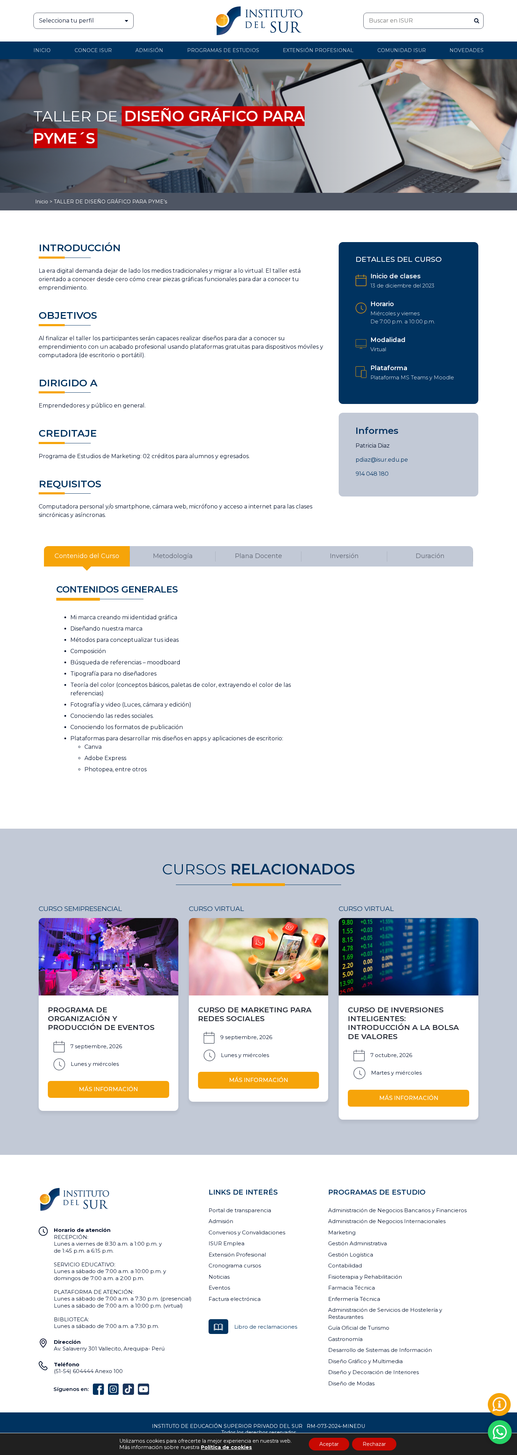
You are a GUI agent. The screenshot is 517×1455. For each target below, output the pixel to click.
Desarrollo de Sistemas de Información (380, 1350)
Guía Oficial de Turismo (358, 1327)
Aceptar (329, 1444)
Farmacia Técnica (351, 1287)
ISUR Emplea (226, 1243)
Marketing (342, 1232)
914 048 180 (372, 473)
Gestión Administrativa (357, 1243)
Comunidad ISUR (401, 50)
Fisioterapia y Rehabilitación (365, 1276)
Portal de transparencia (240, 1210)
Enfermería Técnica (354, 1299)
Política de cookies (226, 1447)
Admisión (149, 50)
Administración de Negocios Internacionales (387, 1221)
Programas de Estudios (223, 50)
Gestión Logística (350, 1254)
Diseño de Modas (351, 1383)
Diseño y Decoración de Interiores (373, 1372)
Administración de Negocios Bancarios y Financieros (397, 1210)
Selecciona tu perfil (66, 20)
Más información (108, 1089)
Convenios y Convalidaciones (247, 1232)
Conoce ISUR (93, 50)
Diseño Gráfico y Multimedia (365, 1361)
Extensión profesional (318, 50)
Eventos (219, 1287)
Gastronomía (345, 1339)
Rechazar (374, 1444)
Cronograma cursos (235, 1265)
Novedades (466, 50)
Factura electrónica (235, 1299)
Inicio (42, 50)
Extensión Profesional (237, 1254)
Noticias (219, 1276)
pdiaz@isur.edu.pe (382, 459)
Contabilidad (345, 1265)
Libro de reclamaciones (265, 1326)
